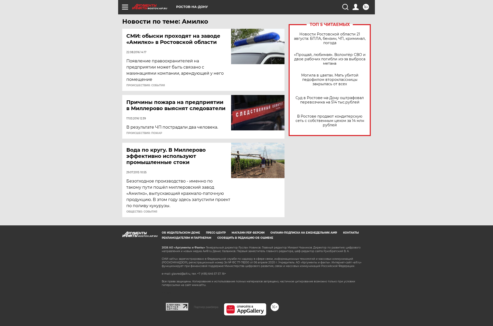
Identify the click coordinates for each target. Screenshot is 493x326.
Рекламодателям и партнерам (186, 237)
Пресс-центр (216, 232)
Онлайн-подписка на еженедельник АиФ (303, 232)
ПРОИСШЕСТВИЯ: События (145, 85)
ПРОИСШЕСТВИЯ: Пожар (144, 133)
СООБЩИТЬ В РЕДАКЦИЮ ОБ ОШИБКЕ (245, 237)
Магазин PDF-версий (248, 232)
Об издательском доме (181, 232)
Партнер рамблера (206, 307)
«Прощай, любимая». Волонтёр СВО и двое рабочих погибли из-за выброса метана (330, 59)
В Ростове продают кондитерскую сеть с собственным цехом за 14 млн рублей (330, 120)
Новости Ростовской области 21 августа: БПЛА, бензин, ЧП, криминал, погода (330, 38)
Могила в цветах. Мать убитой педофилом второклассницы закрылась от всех (329, 79)
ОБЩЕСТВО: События (141, 211)
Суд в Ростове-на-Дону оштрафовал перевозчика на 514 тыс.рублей (330, 100)
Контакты (351, 232)
